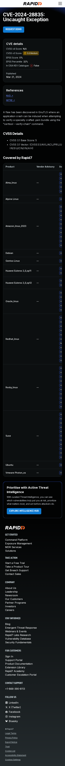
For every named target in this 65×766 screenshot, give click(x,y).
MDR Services (13, 547)
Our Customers (14, 599)
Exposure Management (18, 543)
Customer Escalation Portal (20, 674)
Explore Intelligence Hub (24, 511)
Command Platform (16, 539)
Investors (10, 606)
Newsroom (11, 595)
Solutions (10, 550)
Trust (7, 746)
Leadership (11, 591)
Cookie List (10, 751)
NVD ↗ (9, 95)
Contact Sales (13, 573)
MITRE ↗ (10, 100)
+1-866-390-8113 (15, 688)
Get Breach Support (16, 570)
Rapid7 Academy (14, 671)
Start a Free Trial (15, 563)
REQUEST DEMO (14, 29)
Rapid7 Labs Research (18, 635)
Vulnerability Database (18, 638)
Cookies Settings (13, 760)
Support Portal (13, 660)
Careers (9, 610)
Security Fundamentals (18, 642)
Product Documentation (19, 663)
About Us (10, 588)
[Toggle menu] (60, 4)
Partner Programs (15, 602)
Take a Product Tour (17, 566)
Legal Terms (10, 733)
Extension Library (15, 667)
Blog (7, 624)
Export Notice (11, 742)
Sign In (9, 656)
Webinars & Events (16, 631)
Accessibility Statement (15, 755)
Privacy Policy (11, 738)
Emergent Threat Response (21, 627)
